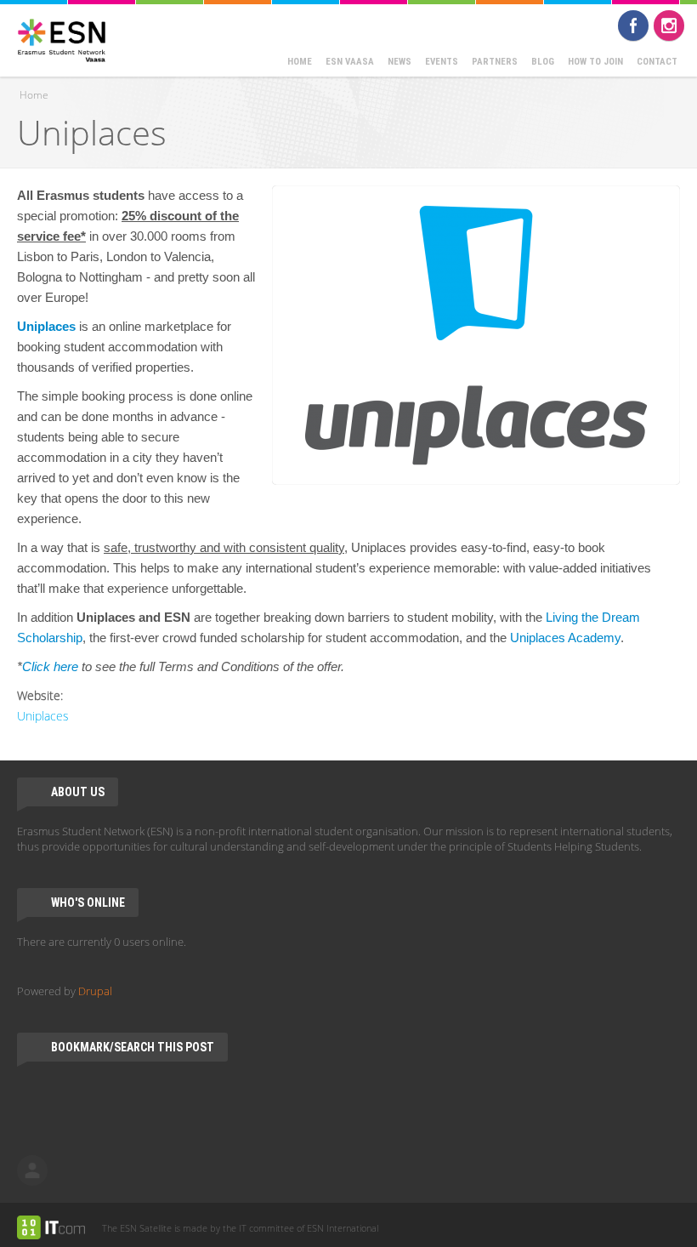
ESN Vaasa (350, 61)
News (399, 61)
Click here (50, 666)
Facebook (633, 25)
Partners (495, 61)
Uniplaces (46, 326)
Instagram (669, 25)
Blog (542, 61)
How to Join (595, 61)
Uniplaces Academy (565, 637)
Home (299, 61)
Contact (657, 61)
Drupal (95, 991)
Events (441, 61)
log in (32, 1170)
